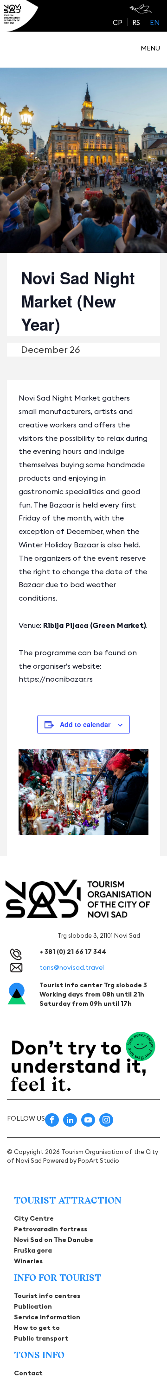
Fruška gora (33, 1250)
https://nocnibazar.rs (56, 678)
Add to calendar (85, 724)
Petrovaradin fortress (50, 1229)
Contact (28, 1373)
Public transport (41, 1338)
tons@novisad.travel (71, 967)
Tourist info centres (47, 1296)
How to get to (37, 1327)
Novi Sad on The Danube (53, 1239)
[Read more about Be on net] (142, 9)
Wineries (28, 1261)
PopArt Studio (98, 1160)
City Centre (34, 1218)
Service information (47, 1317)
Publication (33, 1306)
